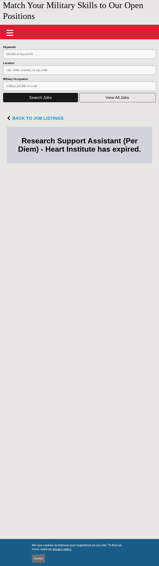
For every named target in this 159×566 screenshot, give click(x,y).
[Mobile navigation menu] (9, 33)
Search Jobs (40, 97)
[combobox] (79, 54)
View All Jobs (117, 97)
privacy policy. (62, 549)
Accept (38, 558)
